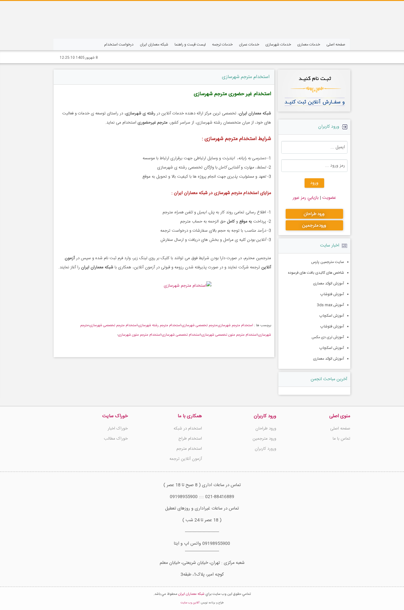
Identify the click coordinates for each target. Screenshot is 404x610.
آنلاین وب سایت (190, 603)
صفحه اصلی (340, 428)
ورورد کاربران (265, 448)
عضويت (328, 198)
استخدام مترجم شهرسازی (246, 77)
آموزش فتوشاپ (332, 294)
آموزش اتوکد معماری (328, 283)
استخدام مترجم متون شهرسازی (139, 335)
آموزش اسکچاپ (331, 316)
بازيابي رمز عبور (305, 198)
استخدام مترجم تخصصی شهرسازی (113, 325)
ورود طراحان (265, 428)
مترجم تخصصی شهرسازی (199, 325)
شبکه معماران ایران (191, 594)
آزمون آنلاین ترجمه (185, 458)
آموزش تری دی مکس (328, 337)
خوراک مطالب (116, 438)
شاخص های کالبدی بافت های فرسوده (316, 273)
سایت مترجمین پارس (327, 262)
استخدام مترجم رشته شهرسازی (159, 325)
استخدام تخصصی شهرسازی (181, 335)
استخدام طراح (190, 438)
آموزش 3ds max (330, 305)
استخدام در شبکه (188, 428)
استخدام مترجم (189, 448)
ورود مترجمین (264, 438)
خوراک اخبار (118, 428)
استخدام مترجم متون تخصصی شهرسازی (229, 335)
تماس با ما (341, 438)
